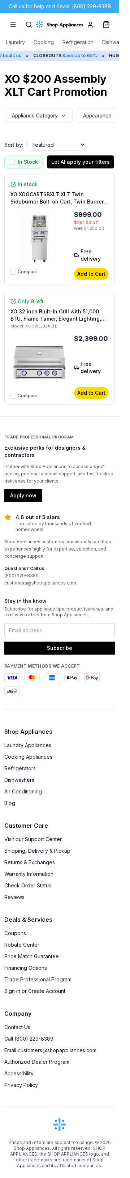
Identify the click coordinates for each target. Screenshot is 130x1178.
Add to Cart (91, 274)
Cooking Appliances (28, 757)
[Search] (29, 24)
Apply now (23, 495)
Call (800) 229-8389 (28, 1039)
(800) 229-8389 (21, 575)
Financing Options (25, 968)
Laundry (15, 42)
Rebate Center (21, 945)
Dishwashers (19, 780)
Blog (9, 803)
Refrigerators (20, 768)
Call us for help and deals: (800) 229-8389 (60, 6)
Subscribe (59, 648)
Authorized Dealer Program (36, 1062)
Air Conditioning (23, 791)
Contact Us (17, 1027)
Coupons (15, 933)
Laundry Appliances (27, 745)
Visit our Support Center (33, 839)
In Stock (28, 162)
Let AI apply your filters (80, 162)
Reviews (14, 897)
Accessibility (19, 1073)
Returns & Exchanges (29, 862)
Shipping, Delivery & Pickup (37, 851)
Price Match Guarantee (31, 956)
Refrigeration (78, 42)
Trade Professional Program (38, 979)
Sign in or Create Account (34, 991)
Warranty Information (28, 874)
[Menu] (13, 24)
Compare (28, 271)
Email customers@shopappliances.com (50, 1050)
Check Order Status (27, 885)
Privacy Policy (21, 1085)
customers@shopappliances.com (40, 583)
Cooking (44, 42)
